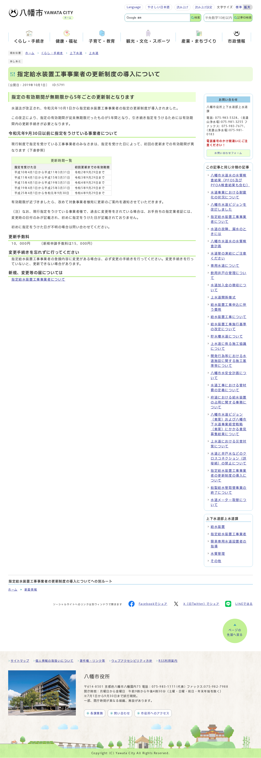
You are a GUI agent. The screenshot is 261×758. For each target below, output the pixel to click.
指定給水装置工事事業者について (38, 279)
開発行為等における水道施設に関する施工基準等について (229, 360)
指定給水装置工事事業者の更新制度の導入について (229, 475)
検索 (197, 17)
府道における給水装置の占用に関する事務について (229, 402)
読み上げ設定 (203, 7)
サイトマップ (20, 660)
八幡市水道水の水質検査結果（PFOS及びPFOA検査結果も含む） (230, 180)
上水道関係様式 (223, 297)
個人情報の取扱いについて (54, 660)
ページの (235, 632)
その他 (216, 561)
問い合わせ (122, 713)
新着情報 (30, 589)
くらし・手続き (52, 53)
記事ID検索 (244, 17)
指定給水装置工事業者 (229, 534)
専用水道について (225, 265)
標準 (239, 7)
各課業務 (96, 713)
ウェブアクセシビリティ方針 (132, 660)
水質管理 (218, 553)
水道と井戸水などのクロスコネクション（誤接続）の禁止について (229, 458)
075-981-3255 (232, 121)
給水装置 (218, 526)
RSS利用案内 (167, 660)
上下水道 (76, 53)
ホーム (30, 53)
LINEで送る (244, 603)
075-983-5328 (226, 117)
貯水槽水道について (227, 336)
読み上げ (182, 7)
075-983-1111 (164, 686)
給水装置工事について (229, 316)
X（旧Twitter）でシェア (201, 603)
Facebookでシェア (153, 603)
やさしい (159, 7)
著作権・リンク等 (92, 660)
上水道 (93, 53)
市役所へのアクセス (155, 713)
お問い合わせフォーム (228, 153)
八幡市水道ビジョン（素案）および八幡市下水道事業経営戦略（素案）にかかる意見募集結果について (229, 424)
